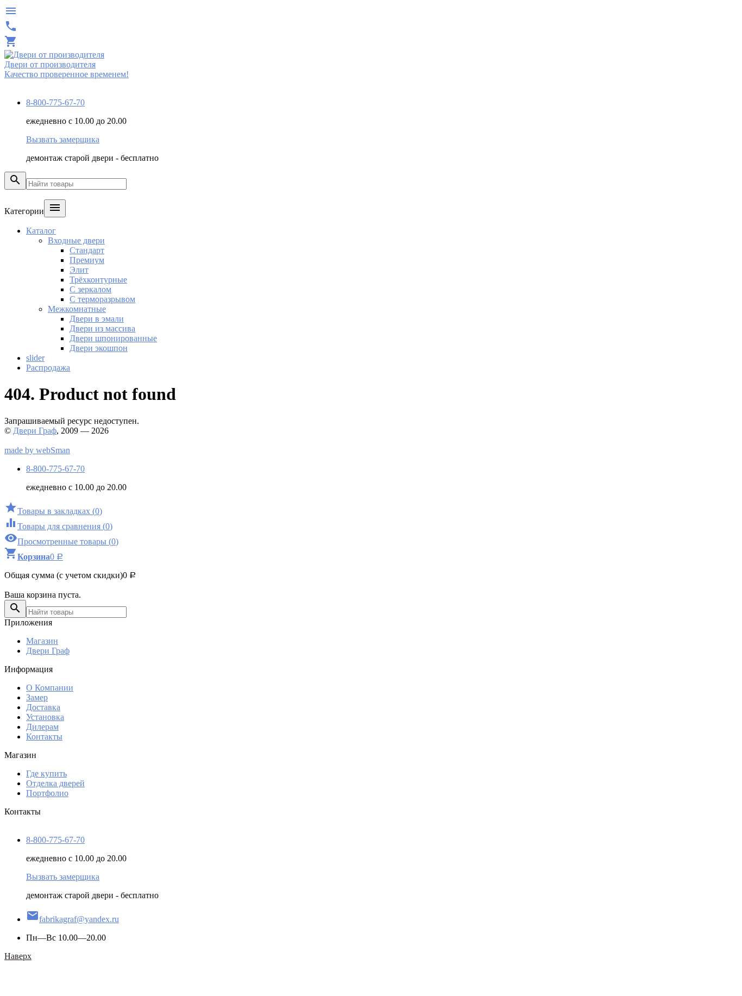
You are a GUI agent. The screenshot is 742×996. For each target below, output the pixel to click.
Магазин (42, 641)
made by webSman (37, 450)
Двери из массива (102, 328)
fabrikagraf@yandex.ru (72, 919)
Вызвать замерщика (62, 139)
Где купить (46, 773)
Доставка (43, 707)
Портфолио (47, 793)
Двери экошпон (99, 348)
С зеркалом (90, 289)
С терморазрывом (102, 299)
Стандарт (87, 250)
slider (35, 357)
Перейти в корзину (39, 585)
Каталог (41, 230)
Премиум (87, 260)
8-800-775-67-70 (55, 102)
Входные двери (76, 240)
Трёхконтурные (98, 279)
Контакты (44, 736)
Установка (45, 717)
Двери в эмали (97, 318)
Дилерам (42, 726)
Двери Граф (34, 430)
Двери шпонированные (113, 338)
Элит (79, 269)
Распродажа (48, 367)
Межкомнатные (77, 309)
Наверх (18, 956)
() (53, 511)
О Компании (49, 687)
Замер (37, 697)
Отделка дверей (55, 783)
